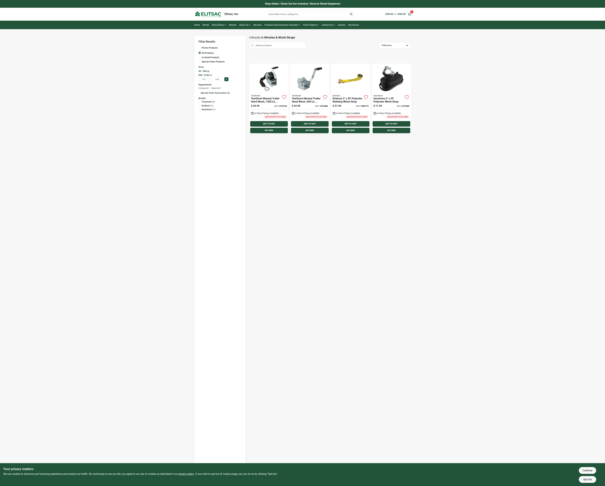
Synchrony (353, 25)
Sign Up (401, 14)
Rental (205, 25)
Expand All (215, 88)
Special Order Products (213, 61)
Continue (587, 470)
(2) (208, 101)
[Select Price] (226, 79)
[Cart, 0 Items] (409, 14)
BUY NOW (269, 130)
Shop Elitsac (218, 25)
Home (197, 25)
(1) (207, 105)
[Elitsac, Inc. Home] (208, 14)
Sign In (389, 14)
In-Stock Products (210, 57)
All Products (208, 53)
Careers (342, 25)
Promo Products (210, 48)
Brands (232, 25)
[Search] (351, 14)
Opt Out (587, 479)
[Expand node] (199, 92)
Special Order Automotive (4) (215, 93)
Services (257, 25)
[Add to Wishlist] (284, 97)
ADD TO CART (269, 124)
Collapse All (204, 88)
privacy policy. (186, 473)
